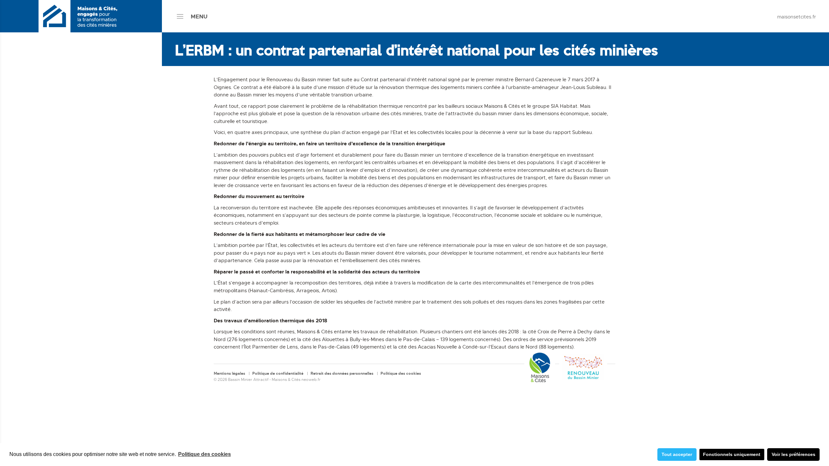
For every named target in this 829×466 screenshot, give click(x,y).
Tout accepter (677, 454)
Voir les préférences (793, 454)
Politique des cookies (204, 454)
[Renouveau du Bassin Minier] (583, 367)
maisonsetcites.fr (796, 16)
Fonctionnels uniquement (731, 454)
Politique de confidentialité (277, 373)
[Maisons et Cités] (539, 367)
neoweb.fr (311, 379)
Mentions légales (229, 373)
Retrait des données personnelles (342, 373)
